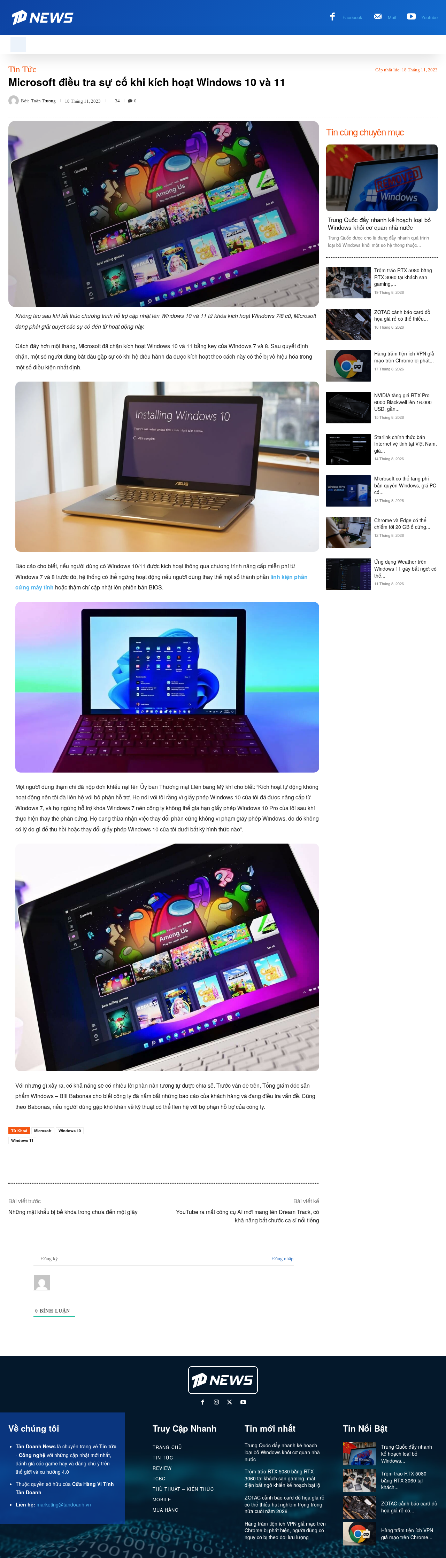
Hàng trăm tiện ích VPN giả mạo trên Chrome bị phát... (404, 357)
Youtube (429, 17)
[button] (18, 44)
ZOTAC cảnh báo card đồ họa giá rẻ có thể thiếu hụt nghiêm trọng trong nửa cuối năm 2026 (284, 1504)
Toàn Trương (43, 101)
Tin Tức (22, 69)
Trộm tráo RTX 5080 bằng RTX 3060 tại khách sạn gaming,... (403, 277)
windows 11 (22, 1140)
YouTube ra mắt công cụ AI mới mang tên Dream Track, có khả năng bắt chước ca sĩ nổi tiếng (247, 1216)
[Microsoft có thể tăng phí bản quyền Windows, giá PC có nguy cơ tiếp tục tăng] (348, 491)
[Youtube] (411, 17)
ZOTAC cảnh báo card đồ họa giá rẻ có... (409, 1507)
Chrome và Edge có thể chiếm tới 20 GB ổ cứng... (402, 524)
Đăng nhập (282, 1258)
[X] (230, 1403)
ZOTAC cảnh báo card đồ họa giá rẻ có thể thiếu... (402, 315)
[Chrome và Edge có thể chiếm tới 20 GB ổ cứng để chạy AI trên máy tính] (348, 532)
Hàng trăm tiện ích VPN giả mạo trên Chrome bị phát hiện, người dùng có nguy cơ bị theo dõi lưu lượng (285, 1530)
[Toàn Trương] (14, 100)
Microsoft (43, 1130)
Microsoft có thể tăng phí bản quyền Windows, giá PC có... (405, 485)
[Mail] (377, 17)
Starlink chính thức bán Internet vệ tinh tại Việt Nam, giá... (405, 443)
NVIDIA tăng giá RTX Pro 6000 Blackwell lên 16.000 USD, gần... (403, 402)
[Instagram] (216, 1403)
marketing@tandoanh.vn (64, 1504)
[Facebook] (332, 17)
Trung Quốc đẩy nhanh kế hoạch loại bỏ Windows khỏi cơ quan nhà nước (379, 223)
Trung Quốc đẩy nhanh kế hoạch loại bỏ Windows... (406, 1453)
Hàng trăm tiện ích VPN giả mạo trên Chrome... (407, 1534)
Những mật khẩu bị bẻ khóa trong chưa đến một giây (73, 1212)
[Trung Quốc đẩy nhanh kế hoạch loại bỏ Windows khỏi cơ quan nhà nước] (382, 177)
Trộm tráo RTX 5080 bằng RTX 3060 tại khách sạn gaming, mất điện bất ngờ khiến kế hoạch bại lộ (282, 1478)
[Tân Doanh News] (223, 1380)
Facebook (352, 17)
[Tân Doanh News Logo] (43, 17)
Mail (392, 17)
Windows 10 (70, 1130)
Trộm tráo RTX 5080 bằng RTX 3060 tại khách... (403, 1480)
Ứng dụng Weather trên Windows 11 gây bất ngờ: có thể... (405, 568)
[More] (430, 101)
